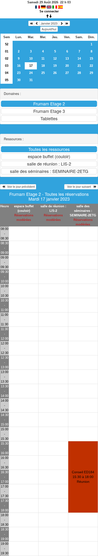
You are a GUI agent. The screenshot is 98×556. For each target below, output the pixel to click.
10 (31, 58)
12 (55, 58)
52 (6, 44)
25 (43, 73)
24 (31, 73)
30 (18, 80)
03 (6, 66)
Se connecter (49, 11)
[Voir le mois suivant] (61, 23)
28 (79, 73)
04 (6, 73)
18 (43, 66)
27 (67, 73)
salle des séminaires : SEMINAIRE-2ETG (83, 210)
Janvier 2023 (49, 23)
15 (91, 58)
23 (18, 73)
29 (91, 73)
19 (55, 66)
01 (6, 51)
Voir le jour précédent (20, 186)
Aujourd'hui (49, 29)
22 (91, 66)
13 (67, 58)
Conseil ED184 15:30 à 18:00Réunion (83, 476)
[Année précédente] (31, 23)
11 (42, 58)
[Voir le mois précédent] (36, 23)
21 (79, 66)
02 (6, 58)
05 (6, 80)
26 (55, 73)
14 (79, 58)
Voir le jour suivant (80, 186)
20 (67, 66)
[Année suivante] (67, 23)
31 (31, 80)
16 (18, 66)
